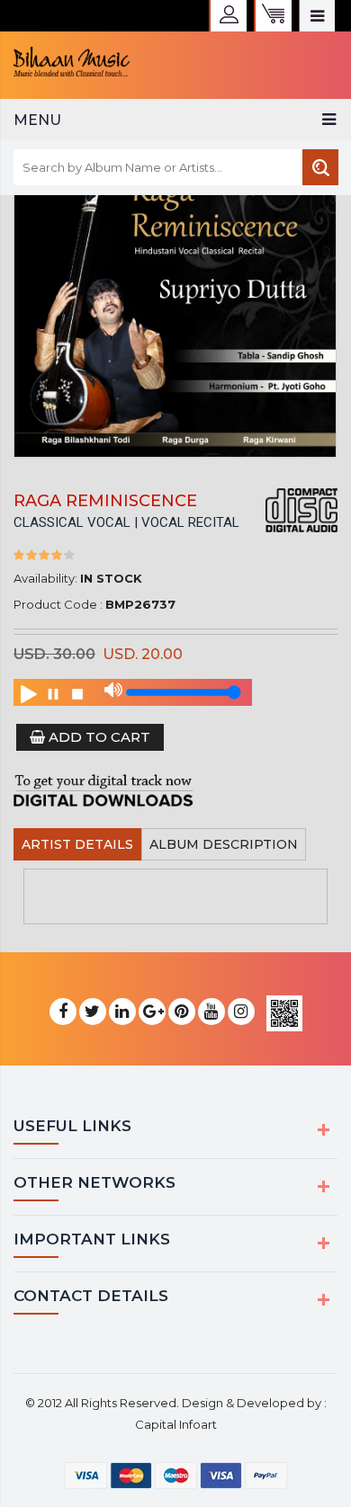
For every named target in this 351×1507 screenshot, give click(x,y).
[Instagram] (241, 1012)
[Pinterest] (181, 1012)
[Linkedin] (122, 1012)
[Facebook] (63, 1012)
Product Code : (58, 604)
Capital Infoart (176, 1424)
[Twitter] (92, 1012)
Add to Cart (97, 736)
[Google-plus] (152, 1012)
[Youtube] (211, 1012)
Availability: (45, 578)
